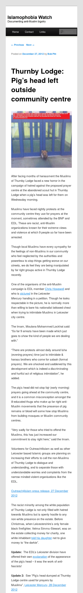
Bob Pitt (51, 54)
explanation (40, 556)
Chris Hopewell (54, 289)
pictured (25, 293)
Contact (29, 32)
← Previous (17, 44)
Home (15, 32)
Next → (30, 44)
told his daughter (41, 538)
